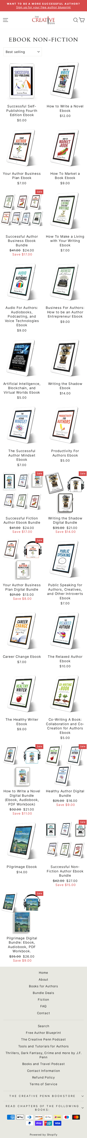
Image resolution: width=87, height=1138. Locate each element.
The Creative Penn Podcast (43, 1039)
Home (43, 973)
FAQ (43, 1006)
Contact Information (43, 1071)
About (43, 979)
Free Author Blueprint (43, 1033)
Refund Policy (43, 1077)
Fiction (43, 999)
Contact (43, 1013)
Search (43, 1026)
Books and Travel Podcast (43, 1064)
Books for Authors (43, 986)
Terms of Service (43, 1084)
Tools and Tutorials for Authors (43, 1046)
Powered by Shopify (43, 1134)
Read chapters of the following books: (42, 1108)
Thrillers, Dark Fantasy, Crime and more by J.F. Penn (43, 1055)
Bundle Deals (43, 993)
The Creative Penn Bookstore (42, 1096)
